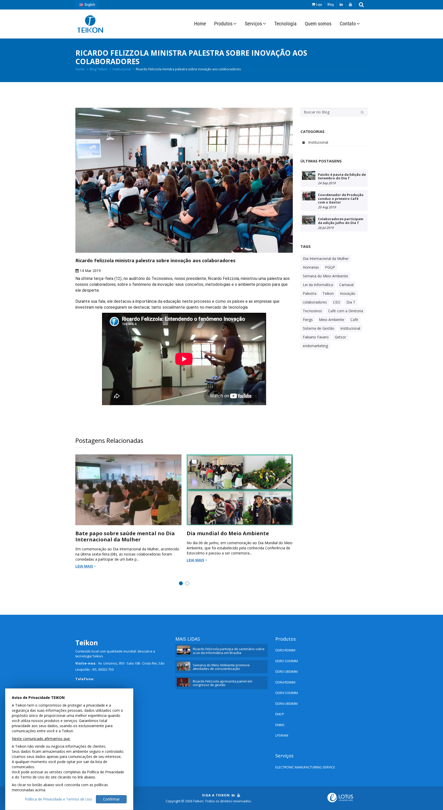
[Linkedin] (341, 4)
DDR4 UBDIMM (286, 703)
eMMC (280, 725)
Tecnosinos (312, 310)
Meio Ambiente (331, 319)
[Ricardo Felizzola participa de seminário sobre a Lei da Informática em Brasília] (183, 650)
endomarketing (315, 345)
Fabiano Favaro (316, 337)
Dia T (350, 302)
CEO (336, 302)
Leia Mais (84, 566)
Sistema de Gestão (318, 328)
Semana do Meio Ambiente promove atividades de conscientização (221, 667)
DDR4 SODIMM (286, 692)
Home (200, 24)
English (89, 4)
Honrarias (311, 267)
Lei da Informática (318, 284)
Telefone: (85, 679)
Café (354, 319)
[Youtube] (350, 4)
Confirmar (111, 799)
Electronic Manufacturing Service (305, 767)
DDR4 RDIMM (285, 682)
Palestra (309, 293)
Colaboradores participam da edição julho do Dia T (340, 221)
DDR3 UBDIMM (286, 671)
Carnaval (346, 284)
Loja (318, 4)
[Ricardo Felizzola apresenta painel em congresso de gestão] (183, 682)
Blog (330, 4)
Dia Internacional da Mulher (326, 258)
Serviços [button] (253, 24)
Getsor (340, 337)
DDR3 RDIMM (285, 650)
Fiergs (308, 319)
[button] (361, 4)
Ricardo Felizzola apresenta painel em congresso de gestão (222, 683)
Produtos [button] (223, 24)
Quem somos (318, 24)
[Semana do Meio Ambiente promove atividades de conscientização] (183, 666)
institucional (350, 328)
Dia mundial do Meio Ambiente (228, 533)
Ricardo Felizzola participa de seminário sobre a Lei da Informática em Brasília (229, 651)
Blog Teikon (98, 69)
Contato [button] (348, 24)
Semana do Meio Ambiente (325, 276)
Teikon (328, 293)
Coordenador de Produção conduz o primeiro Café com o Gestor (341, 198)
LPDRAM (281, 735)
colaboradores (315, 302)
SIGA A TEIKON (216, 795)
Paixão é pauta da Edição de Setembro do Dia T (342, 176)
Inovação (347, 293)
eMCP (279, 714)
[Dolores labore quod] (308, 175)
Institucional (122, 69)
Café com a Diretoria (345, 310)
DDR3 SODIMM (286, 661)
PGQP (330, 267)
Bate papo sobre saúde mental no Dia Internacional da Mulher (125, 536)
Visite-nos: (86, 663)
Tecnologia (285, 24)
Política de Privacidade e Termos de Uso (58, 799)
